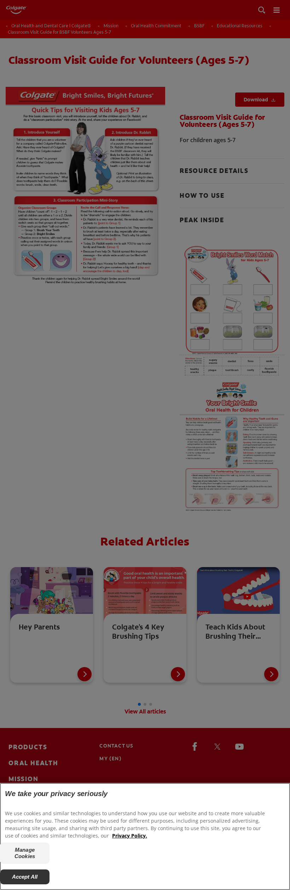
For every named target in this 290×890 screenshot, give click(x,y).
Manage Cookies (24, 853)
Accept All (25, 877)
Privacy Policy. (129, 835)
